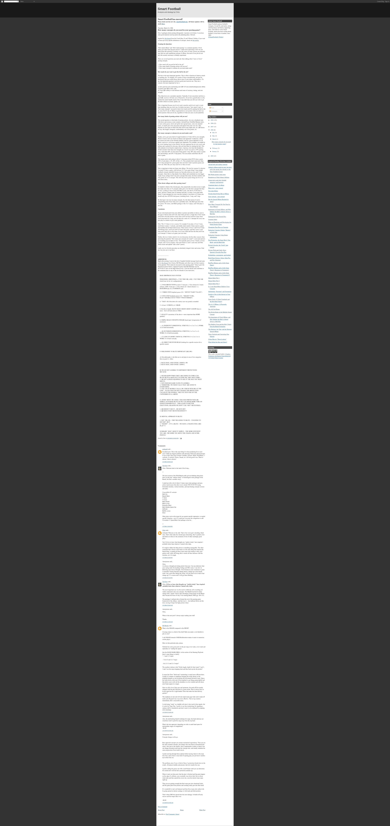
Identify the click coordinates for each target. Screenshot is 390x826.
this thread (168, 38)
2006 (212, 130)
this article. (196, 40)
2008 (212, 123)
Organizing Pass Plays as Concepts (218, 227)
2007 (212, 127)
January (214, 151)
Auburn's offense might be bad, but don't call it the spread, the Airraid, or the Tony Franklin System (220, 169)
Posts (212, 108)
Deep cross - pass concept (215, 188)
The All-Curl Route (214, 309)
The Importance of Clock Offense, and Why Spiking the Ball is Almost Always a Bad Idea (219, 319)
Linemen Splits (212, 219)
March (214, 139)
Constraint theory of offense (216, 185)
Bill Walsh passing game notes (217, 174)
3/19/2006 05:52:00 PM (167, 577)
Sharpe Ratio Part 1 (214, 278)
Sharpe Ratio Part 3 (214, 284)
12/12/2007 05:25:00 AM (167, 730)
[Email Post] (180, 438)
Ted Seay (165, 466)
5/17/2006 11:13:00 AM (167, 621)
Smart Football (169, 9)
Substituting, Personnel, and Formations (219, 291)
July (213, 132)
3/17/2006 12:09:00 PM (167, 526)
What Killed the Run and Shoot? (217, 342)
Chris (163, 530)
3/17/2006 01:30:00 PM (167, 557)
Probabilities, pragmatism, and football (219, 255)
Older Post (202, 810)
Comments (214, 111)
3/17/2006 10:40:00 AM (167, 462)
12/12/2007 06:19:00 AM (167, 802)
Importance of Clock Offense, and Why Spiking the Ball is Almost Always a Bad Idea (219, 211)
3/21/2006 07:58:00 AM (167, 605)
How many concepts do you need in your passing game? (179, 30)
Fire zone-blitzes (213, 191)
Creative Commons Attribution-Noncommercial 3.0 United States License (219, 356)
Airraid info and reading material (217, 164)
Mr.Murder (165, 626)
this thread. (165, 263)
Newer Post (161, 810)
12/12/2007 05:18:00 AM (167, 712)
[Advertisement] (181, 819)
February (215, 148)
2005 (212, 156)
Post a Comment (162, 807)
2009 (212, 120)
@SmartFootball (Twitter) (215, 37)
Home (182, 810)
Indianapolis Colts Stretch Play (217, 217)
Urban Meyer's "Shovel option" (217, 339)
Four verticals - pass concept (216, 197)
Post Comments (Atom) (172, 814)
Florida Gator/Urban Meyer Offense (218, 194)
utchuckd (165, 449)
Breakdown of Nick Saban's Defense (218, 177)
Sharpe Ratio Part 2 (214, 281)
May (213, 136)
